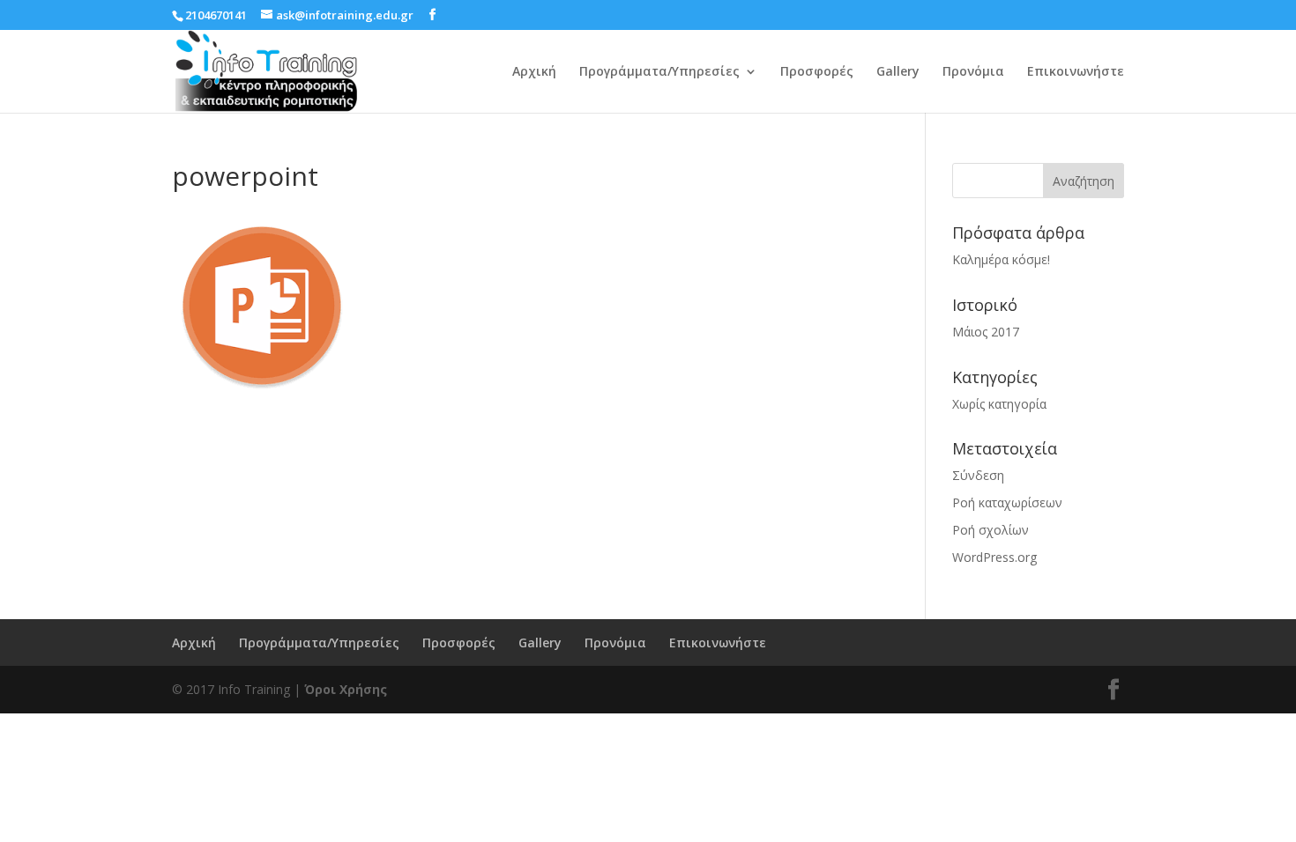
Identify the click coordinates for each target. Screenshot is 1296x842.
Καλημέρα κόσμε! (1001, 259)
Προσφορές (816, 72)
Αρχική (534, 72)
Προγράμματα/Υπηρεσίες (659, 72)
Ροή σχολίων (990, 529)
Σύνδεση (978, 475)
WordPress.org (994, 557)
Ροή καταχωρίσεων (1007, 502)
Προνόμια (973, 72)
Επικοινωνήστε (1075, 72)
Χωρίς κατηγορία (999, 403)
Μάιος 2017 (985, 331)
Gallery (898, 72)
